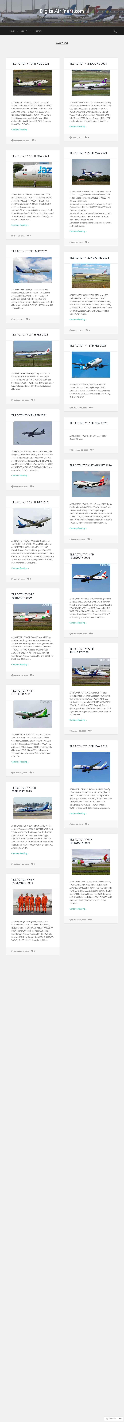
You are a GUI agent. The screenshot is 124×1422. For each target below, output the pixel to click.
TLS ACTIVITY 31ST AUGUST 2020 (91, 465)
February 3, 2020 (21, 675)
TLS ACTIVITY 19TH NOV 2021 (30, 63)
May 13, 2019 (77, 824)
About (24, 31)
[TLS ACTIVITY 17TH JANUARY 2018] (91, 1050)
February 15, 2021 (79, 408)
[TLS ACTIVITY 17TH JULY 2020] (33, 521)
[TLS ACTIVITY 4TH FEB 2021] (33, 433)
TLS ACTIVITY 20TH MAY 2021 (88, 152)
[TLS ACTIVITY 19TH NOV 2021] (33, 83)
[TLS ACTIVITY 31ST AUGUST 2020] (91, 484)
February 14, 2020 (79, 634)
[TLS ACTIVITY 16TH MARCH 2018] (33, 985)
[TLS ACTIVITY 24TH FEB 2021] (33, 354)
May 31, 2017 (77, 1177)
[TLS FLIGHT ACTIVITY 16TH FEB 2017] (33, 1157)
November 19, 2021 (22, 140)
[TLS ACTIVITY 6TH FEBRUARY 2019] (91, 862)
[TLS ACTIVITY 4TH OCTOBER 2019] (33, 714)
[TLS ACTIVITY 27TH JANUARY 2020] (91, 672)
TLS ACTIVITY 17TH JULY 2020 (30, 501)
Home (11, 31)
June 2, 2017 (19, 1120)
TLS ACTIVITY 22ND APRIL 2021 (89, 257)
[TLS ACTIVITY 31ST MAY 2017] (91, 1138)
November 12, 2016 (22, 1398)
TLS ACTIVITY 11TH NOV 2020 (88, 423)
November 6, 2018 (21, 951)
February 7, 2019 (79, 920)
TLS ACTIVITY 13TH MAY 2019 (88, 746)
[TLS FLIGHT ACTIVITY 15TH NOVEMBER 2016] (91, 1304)
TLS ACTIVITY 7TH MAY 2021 (29, 251)
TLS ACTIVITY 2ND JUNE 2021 (88, 63)
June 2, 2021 (77, 137)
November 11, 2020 (80, 450)
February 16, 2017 (21, 1212)
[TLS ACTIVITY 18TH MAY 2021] (33, 175)
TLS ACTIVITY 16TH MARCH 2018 (32, 966)
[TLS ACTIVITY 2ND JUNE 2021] (91, 83)
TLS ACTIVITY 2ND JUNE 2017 (30, 1058)
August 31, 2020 (78, 539)
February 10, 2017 (79, 1265)
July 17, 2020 (19, 579)
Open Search (115, 31)
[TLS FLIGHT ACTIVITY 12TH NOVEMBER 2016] (33, 1348)
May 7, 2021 (19, 319)
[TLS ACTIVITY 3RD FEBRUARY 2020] (33, 617)
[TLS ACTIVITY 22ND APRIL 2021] (91, 276)
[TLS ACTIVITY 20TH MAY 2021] (91, 172)
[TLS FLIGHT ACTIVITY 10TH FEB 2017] (91, 1212)
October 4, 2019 (20, 773)
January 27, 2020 (79, 731)
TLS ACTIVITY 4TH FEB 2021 (29, 415)
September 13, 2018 (80, 1012)
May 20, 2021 (77, 242)
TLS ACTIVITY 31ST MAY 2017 (88, 1120)
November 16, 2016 (80, 1367)
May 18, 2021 (19, 236)
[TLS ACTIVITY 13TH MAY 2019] (91, 767)
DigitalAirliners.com (62, 11)
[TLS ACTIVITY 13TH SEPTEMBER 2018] (91, 957)
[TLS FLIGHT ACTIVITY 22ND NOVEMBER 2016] (33, 1250)
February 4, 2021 (21, 486)
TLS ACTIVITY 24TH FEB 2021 (29, 334)
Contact (37, 31)
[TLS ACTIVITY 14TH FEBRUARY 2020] (91, 578)
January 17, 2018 (79, 1105)
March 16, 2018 (20, 1043)
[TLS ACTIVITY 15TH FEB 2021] (91, 365)
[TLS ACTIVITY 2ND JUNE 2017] (33, 1076)
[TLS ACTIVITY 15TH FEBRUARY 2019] (33, 808)
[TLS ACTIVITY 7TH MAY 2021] (33, 270)
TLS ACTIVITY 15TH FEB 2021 (88, 345)
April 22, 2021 (77, 330)
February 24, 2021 (21, 400)
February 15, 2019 (21, 864)
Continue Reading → (20, 129)
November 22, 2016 (22, 1311)
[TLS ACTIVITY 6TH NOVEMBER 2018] (33, 902)
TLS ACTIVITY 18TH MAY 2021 (30, 155)
